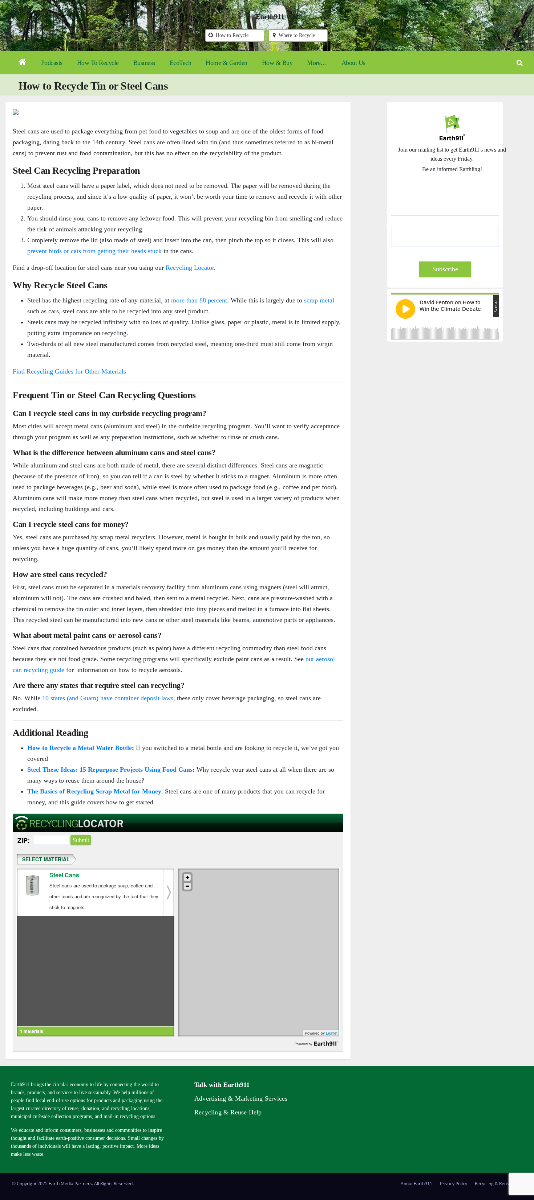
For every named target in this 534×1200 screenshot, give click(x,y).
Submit (81, 840)
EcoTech (180, 62)
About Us (353, 62)
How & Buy (277, 62)
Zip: (23, 840)
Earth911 (328, 1043)
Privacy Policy (453, 1183)
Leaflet (331, 1033)
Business (144, 62)
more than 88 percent (199, 300)
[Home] (22, 62)
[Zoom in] (187, 877)
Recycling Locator (190, 267)
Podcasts (51, 62)
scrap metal (319, 300)
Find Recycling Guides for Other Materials (69, 371)
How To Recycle (98, 62)
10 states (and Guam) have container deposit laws (107, 698)
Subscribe (445, 269)
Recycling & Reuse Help (228, 1112)
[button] (520, 62)
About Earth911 (416, 1183)
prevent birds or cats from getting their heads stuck (94, 251)
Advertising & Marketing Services (240, 1098)
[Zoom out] (187, 886)
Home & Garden (226, 62)
